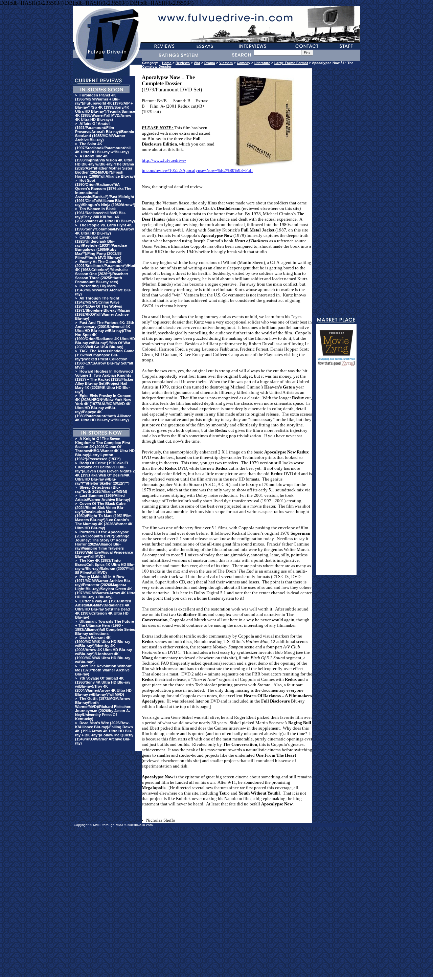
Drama (209, 63)
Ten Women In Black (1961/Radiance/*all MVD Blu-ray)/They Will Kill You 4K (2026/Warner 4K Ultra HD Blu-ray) (105, 215)
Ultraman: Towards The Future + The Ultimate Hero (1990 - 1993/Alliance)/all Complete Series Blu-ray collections (105, 627)
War (197, 63)
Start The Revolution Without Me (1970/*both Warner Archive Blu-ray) (103, 670)
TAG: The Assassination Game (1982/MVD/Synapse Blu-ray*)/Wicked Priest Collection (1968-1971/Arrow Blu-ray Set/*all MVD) (104, 359)
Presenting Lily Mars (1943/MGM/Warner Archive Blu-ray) (103, 290)
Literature (262, 63)
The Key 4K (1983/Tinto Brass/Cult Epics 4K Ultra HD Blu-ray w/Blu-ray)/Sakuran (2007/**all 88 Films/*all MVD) (105, 566)
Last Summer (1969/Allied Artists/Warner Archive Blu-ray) (102, 497)
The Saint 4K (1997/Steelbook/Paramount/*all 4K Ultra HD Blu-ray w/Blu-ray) (103, 148)
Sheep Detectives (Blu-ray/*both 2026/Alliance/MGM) (101, 489)
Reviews (183, 63)
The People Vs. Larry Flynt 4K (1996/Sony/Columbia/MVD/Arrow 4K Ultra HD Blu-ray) (104, 229)
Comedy (243, 63)
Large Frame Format (291, 63)
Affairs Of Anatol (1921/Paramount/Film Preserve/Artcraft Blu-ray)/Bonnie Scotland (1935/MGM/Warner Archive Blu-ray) (104, 131)
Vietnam (226, 63)
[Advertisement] (336, 473)
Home (167, 63)
